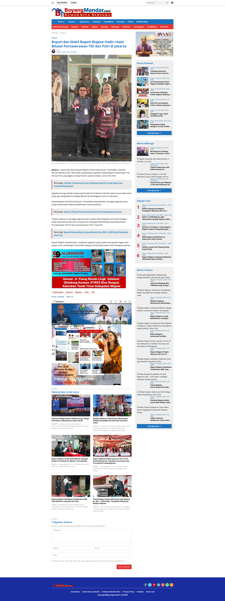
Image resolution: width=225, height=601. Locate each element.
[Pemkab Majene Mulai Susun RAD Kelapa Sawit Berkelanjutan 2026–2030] (154, 393)
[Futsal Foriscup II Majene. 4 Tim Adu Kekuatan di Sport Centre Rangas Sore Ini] (154, 175)
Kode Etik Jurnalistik (90, 592)
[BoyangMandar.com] (82, 12)
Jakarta (69, 292)
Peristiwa (121, 22)
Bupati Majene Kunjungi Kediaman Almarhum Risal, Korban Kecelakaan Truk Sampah (156, 258)
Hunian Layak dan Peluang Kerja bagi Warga (155, 248)
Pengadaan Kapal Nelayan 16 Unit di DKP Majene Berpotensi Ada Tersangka (160, 125)
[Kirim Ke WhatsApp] (130, 301)
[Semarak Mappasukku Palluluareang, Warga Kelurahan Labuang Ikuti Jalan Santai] (71, 405)
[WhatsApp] (167, 585)
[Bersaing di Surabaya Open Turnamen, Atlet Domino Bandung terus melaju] (143, 151)
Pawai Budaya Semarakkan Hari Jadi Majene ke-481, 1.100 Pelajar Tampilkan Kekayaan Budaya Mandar (111, 501)
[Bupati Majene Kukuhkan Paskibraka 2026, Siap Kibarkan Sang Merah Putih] (71, 486)
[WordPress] (158, 585)
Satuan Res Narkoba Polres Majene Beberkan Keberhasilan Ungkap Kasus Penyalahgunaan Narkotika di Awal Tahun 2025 (160, 93)
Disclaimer (75, 592)
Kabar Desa (84, 22)
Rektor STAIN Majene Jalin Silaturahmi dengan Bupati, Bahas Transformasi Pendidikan (156, 218)
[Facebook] (145, 585)
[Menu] (53, 3)
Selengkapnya (153, 133)
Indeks (73, 3)
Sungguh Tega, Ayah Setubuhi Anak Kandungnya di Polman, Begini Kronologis (160, 115)
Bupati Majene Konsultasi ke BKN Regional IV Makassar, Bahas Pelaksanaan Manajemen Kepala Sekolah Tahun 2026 (159, 335)
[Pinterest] (154, 585)
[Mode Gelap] (172, 3)
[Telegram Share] (125, 301)
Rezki (58, 50)
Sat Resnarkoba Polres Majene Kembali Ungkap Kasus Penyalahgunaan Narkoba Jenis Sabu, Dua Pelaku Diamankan (160, 83)
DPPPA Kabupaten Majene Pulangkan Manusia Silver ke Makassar (154, 210)
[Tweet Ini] (116, 301)
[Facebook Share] (111, 301)
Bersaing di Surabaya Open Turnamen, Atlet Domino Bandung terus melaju (160, 152)
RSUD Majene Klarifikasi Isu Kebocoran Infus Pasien (153, 238)
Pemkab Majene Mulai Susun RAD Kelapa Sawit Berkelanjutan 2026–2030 (160, 401)
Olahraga (115, 27)
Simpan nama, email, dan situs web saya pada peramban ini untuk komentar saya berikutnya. (89, 561)
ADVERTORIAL (142, 22)
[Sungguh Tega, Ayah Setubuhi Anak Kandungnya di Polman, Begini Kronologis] (143, 113)
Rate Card (150, 592)
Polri (86, 292)
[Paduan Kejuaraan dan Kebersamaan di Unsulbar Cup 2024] (154, 160)
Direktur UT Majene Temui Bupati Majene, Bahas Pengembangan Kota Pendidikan (156, 228)
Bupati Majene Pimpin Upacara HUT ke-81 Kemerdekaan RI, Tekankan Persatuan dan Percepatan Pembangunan (111, 461)
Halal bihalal (58, 292)
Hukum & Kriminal (60, 27)
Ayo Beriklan (62, 3)
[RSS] (171, 585)
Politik (130, 22)
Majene (95, 27)
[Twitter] (150, 585)
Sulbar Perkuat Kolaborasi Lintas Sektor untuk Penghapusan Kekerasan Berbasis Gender (160, 419)
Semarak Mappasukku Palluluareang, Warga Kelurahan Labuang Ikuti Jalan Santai (70, 419)
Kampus (74, 27)
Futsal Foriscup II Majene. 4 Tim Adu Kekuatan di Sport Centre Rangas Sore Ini (161, 183)
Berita (61, 22)
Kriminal (84, 27)
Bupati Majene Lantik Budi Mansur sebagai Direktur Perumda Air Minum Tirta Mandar (70, 460)
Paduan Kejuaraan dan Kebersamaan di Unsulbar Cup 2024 (159, 168)
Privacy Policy (128, 592)
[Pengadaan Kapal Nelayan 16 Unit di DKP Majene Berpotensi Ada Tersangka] (143, 124)
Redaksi (140, 592)
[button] (167, 2)
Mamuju (104, 27)
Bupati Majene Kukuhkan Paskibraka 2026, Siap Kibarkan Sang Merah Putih (69, 500)
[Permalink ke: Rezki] (53, 51)
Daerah (72, 22)
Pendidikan (108, 22)
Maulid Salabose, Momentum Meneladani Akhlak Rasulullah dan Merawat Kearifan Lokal (110, 420)
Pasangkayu (139, 27)
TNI (93, 292)
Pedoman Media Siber (111, 592)
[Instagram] (163, 585)
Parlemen (97, 22)
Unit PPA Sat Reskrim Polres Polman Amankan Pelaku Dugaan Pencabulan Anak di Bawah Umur (160, 104)
